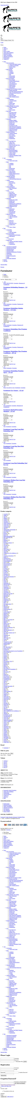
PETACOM (6, 652)
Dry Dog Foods (12, 112)
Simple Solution (7, 691)
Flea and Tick (12, 136)
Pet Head (5, 649)
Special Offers (4, 264)
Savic (4, 684)
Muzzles (11, 68)
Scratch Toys (12, 224)
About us (5, 48)
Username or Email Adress (20, 1081)
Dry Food (11, 192)
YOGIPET (5, 738)
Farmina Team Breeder (8, 576)
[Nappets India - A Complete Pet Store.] (10, 13)
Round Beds (12, 77)
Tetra (4, 708)
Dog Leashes (12, 109)
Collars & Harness (10, 186)
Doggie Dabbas (7, 561)
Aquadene (5, 521)
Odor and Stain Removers (15, 92)
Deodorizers (12, 177)
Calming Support (13, 133)
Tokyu (4, 712)
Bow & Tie (11, 104)
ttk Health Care (6, 714)
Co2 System (9, 254)
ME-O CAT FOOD (7, 619)
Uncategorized (6, 716)
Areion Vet (5, 524)
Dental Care (12, 122)
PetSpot (5, 662)
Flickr (23, 817)
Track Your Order (5, 5)
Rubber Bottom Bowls (14, 173)
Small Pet (5, 694)
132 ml (5, 762)
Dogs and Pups (6, 563)
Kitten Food (12, 193)
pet (4, 645)
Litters (10, 218)
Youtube (11, 817)
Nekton (5, 628)
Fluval (4, 580)
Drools (5, 570)
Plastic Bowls (12, 85)
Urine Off (5, 718)
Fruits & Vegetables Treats (15, 155)
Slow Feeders (12, 86)
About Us (5, 796)
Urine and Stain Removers (15, 179)
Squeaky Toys (12, 146)
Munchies (11, 156)
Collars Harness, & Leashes (12, 106)
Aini (4, 516)
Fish (4, 245)
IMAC (4, 602)
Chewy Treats (12, 152)
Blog (4, 798)
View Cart (3, 829)
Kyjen (4, 610)
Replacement (6, 57)
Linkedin (20, 817)
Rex (4, 673)
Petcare (5, 654)
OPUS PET (6, 638)
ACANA (5, 514)
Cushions (11, 72)
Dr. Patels (5, 568)
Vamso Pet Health (7, 720)
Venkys (5, 722)
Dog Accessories (10, 63)
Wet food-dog (12, 117)
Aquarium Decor (10, 249)
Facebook (3, 817)
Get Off (5, 589)
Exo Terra (5, 575)
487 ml (5, 767)
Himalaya (5, 598)
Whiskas (5, 734)
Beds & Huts (9, 69)
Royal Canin (6, 677)
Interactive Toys (12, 223)
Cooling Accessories (13, 65)
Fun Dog (5, 585)
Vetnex (5, 725)
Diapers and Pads (13, 90)
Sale (4, 682)
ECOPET (5, 571)
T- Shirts (11, 185)
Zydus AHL (6, 742)
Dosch (4, 567)
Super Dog (5, 704)
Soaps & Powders (13, 129)
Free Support (6, 809)
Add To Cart (6, 300)
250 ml (5, 763)
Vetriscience (6, 727)
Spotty (4, 701)
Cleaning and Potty (10, 176)
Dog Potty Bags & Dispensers (16, 91)
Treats (7, 225)
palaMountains (6, 643)
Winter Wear (12, 103)
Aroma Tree (6, 525)
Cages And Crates (13, 160)
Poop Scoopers (12, 95)
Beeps (4, 535)
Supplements (12, 138)
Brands (5, 259)
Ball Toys (11, 220)
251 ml (5, 764)
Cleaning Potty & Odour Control (13, 89)
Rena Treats (6, 671)
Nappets (5, 626)
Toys (7, 139)
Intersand (5, 606)
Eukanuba (5, 574)
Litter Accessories (13, 216)
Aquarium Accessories (11, 246)
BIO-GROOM (6, 537)
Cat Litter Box (12, 215)
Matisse (5, 617)
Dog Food (8, 111)
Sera (4, 688)
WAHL (5, 733)
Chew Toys (11, 142)
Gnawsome (6, 592)
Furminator (8, 304)
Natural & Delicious (8, 627)
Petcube (5, 656)
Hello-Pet (5, 596)
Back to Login (12, 1084)
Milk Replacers (12, 113)
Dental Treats (12, 154)
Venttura (5, 724)
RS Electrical (6, 678)
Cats (4, 158)
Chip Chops (6, 549)
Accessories (9, 159)
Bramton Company (7, 542)
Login (2, 42)
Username (16, 1058)
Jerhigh (5, 608)
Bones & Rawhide (13, 151)
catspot (5, 548)
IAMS (4, 601)
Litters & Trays (9, 214)
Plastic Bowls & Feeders (14, 235)
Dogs (4, 61)
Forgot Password (4, 1084)
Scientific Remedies (7, 686)
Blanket (11, 70)
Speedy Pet (6, 699)
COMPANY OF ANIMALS (10, 553)
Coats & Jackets (12, 100)
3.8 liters (5, 760)
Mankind (5, 613)
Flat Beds (11, 73)
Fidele (4, 578)
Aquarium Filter (10, 250)
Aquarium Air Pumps (11, 248)
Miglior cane (6, 623)
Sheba (4, 690)
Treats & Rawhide (10, 149)
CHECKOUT (10, 1096)
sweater (11, 102)
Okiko (4, 636)
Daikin (5, 557)
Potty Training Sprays (14, 96)
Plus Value (5, 667)
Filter (12, 753)
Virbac (4, 729)
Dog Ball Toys (12, 141)
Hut (10, 165)
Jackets (10, 184)
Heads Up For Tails (7, 593)
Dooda (5, 566)
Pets (4, 660)
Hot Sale (5, 261)
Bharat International (7, 536)
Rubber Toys (12, 143)
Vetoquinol (5, 726)
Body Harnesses (13, 107)
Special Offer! (4, 1052)
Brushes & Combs (13, 121)
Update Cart (3, 1096)
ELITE (5, 572)
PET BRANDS (7, 647)
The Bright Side (7, 709)
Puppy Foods (12, 115)
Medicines (11, 137)
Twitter (7, 817)
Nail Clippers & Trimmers (15, 126)
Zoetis (4, 739)
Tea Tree (5, 707)
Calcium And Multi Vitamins (15, 241)
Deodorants (11, 124)
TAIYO (5, 705)
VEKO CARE (6, 721)
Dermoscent (6, 558)
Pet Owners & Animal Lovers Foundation (12, 651)
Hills (4, 597)
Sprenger (5, 703)
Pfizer (4, 665)
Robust (5, 674)
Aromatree (5, 527)
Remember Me (19, 1061)
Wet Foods (11, 197)
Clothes (8, 98)
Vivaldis (5, 731)
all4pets (5, 518)
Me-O (4, 618)
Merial (4, 622)
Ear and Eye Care (13, 125)
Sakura (5, 681)
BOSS (4, 541)
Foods (7, 190)
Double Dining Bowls (14, 81)
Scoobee (5, 687)
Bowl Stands (12, 79)
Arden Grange (6, 523)
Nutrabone (5, 635)
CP (4, 554)
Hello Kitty (6, 594)
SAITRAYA (6, 679)
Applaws (5, 520)
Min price (3, 753)
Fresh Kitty (6, 583)
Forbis (4, 581)
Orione (5, 639)
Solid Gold (5, 696)
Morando (5, 624)
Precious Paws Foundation (9, 669)
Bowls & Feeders (10, 78)
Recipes (2, 267)
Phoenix (5, 666)
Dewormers (12, 134)
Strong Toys (12, 147)
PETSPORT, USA (7, 661)
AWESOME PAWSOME (9, 529)
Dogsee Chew (6, 565)
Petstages (5, 664)
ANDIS (5, 519)
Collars (10, 108)
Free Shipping (6, 810)
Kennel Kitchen (7, 609)
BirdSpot (5, 540)
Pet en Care (6, 648)
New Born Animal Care (8, 632)
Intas (4, 605)
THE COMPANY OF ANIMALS (11, 711)
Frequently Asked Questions (9, 790)
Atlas (4, 528)
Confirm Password (23, 1072)
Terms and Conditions (8, 52)
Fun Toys (11, 222)
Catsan (5, 546)
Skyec (4, 692)
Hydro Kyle (6, 600)
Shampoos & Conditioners (15, 128)
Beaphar (5, 533)
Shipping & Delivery (8, 56)
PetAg (4, 653)
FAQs (4, 50)
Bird (4, 228)
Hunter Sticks (12, 66)
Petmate (5, 658)
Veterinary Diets (13, 116)
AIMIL (5, 515)
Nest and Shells (12, 232)
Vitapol (5, 730)
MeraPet (5, 621)
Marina (5, 614)
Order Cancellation (7, 55)
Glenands (5, 591)
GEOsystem (6, 588)
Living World (6, 611)
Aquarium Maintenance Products (13, 252)
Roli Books (6, 675)
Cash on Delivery (7, 794)
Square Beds (12, 76)
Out (4, 640)
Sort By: (3, 279)
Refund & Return (7, 54)
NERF (4, 631)
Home (4, 47)
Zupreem (5, 740)
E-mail (15, 1069)
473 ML (5, 766)
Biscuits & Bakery (13, 150)
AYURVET (6, 531)
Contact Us (6, 59)
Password (16, 1060)
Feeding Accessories (11, 255)
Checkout (8, 829)
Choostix (5, 550)
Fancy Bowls (12, 82)
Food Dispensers (13, 83)
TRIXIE (5, 713)
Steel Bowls (12, 87)
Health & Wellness (10, 132)
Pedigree (5, 644)
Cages (10, 231)
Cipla (4, 551)
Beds (7, 162)
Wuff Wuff (5, 737)
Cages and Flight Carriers (15, 64)
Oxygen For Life (7, 641)
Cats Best (5, 545)
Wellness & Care (13, 130)
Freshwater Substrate (11, 258)
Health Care (9, 207)
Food (7, 237)
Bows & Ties (12, 182)
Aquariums (8, 253)
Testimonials (6, 793)
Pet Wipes (11, 94)
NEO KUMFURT (7, 630)
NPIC (4, 634)
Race (4, 670)
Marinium (5, 615)
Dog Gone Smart (7, 559)
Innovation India (7, 604)
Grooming (8, 119)
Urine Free (5, 717)
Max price (7, 753)
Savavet (5, 683)
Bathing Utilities (13, 120)
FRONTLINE (9, 283)
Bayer (4, 532)
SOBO (5, 695)
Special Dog (6, 697)
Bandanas (11, 99)
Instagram (15, 817)
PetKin (5, 657)
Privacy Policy (6, 51)
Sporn (4, 700)
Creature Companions (8, 555)
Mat (10, 74)
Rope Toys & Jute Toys (14, 145)
